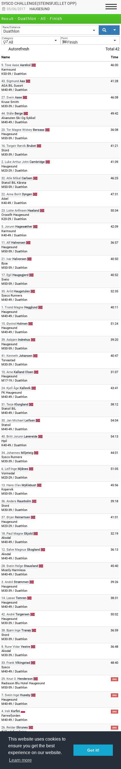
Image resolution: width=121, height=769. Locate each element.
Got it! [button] (93, 750)
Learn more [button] (20, 760)
